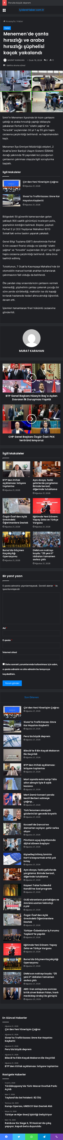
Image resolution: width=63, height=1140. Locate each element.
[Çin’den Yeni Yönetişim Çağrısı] (11, 186)
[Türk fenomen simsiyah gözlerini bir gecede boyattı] (12, 815)
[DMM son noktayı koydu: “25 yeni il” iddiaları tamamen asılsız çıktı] (46, 539)
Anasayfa (10, 21)
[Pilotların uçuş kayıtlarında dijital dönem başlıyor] (12, 844)
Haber (20, 21)
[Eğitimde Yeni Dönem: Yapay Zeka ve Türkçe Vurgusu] (46, 506)
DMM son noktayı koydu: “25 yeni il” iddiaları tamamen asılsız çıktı (44, 555)
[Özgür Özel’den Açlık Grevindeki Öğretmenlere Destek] (16, 506)
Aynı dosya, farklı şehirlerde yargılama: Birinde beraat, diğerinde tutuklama (45, 484)
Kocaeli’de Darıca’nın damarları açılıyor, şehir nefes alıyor (41, 828)
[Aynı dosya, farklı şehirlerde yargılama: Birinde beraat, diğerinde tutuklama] (46, 469)
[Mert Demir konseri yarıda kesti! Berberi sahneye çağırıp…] (12, 799)
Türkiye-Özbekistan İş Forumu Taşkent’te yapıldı (41, 932)
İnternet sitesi (10, 652)
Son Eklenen (31, 697)
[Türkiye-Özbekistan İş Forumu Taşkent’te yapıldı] (12, 935)
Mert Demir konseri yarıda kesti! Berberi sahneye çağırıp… (39, 798)
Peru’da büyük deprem (19, 2)
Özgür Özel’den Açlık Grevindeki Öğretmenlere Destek (38, 919)
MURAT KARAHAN (16, 60)
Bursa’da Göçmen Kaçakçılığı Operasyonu (13, 553)
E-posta (7, 640)
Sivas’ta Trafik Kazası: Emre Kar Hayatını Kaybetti (40, 723)
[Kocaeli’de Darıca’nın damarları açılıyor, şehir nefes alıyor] (12, 829)
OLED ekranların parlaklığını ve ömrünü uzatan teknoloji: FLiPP (41, 903)
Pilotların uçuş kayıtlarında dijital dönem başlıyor (40, 841)
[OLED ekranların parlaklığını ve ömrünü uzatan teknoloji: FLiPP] (12, 904)
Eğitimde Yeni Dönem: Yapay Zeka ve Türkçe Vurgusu (45, 519)
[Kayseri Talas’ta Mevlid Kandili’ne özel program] (12, 890)
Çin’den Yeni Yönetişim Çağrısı (40, 181)
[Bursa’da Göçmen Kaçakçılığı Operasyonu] (16, 539)
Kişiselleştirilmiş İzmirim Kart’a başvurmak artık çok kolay (40, 858)
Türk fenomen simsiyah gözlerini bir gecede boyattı (40, 812)
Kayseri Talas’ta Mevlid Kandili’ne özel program (38, 887)
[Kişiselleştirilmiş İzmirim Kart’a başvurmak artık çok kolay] (12, 859)
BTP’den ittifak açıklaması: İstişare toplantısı (14, 483)
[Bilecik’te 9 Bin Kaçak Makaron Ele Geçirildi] (12, 755)
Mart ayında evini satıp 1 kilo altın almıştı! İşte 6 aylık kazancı (40, 783)
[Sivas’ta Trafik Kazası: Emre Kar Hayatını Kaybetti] (11, 200)
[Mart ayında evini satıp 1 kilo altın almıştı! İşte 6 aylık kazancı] (12, 784)
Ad (5, 628)
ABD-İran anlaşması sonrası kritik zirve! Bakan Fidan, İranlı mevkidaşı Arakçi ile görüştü (41, 992)
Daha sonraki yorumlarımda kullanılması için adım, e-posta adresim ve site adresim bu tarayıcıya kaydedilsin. (30, 669)
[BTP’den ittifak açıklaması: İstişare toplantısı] (16, 469)
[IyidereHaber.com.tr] (31, 10)
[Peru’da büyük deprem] (12, 741)
